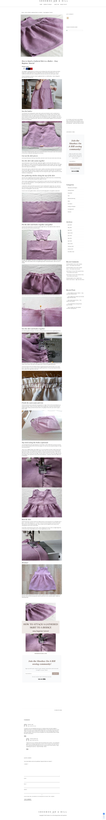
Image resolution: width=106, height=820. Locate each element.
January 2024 (70, 249)
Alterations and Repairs (72, 187)
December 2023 (71, 251)
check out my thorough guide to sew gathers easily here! (48, 190)
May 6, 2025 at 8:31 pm (34, 740)
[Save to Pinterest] (31, 69)
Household (70, 193)
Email (25, 784)
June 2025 (70, 224)
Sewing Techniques (71, 206)
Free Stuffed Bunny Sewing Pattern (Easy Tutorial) (74, 304)
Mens (69, 201)
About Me (56, 4)
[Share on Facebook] (27, 69)
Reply (25, 735)
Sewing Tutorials (48, 4)
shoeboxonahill (33, 738)
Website (25, 789)
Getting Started (71, 190)
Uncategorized (71, 209)
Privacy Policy (63, 4)
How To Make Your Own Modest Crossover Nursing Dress (73, 308)
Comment (26, 764)
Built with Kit (42, 679)
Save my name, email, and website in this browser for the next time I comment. (39, 796)
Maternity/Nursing (71, 198)
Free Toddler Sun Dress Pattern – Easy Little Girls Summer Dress (74, 293)
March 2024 (70, 243)
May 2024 (70, 238)
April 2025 (70, 230)
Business (29, 724)
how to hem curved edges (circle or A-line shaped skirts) (35, 528)
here (83, 123)
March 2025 (70, 232)
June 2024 (70, 235)
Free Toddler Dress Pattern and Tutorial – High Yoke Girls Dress (75, 297)
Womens (69, 211)
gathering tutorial (41, 261)
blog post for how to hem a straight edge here (51, 527)
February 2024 (71, 246)
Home (41, 4)
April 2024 (70, 240)
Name (25, 778)
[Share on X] (29, 69)
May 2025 (70, 227)
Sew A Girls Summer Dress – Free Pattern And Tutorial (73, 301)
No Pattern (70, 203)
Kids (68, 195)
